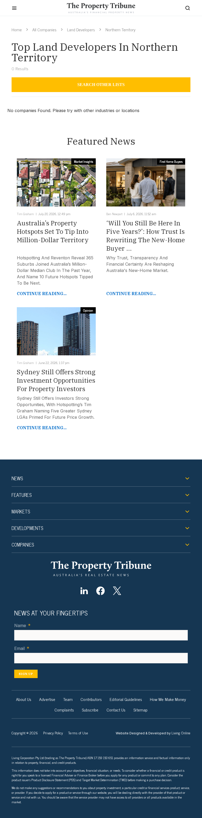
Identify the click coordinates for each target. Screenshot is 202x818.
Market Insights (83, 161)
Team (68, 699)
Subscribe (90, 709)
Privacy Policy (53, 733)
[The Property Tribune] (101, 568)
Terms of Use (78, 733)
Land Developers (81, 29)
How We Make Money (168, 699)
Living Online (180, 733)
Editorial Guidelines (126, 699)
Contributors (91, 699)
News (17, 478)
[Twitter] (117, 591)
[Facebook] (100, 591)
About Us (24, 699)
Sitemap (140, 709)
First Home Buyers (171, 161)
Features (22, 495)
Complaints (64, 709)
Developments (27, 528)
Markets (21, 511)
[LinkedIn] (84, 591)
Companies (23, 544)
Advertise (47, 699)
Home (17, 29)
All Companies (44, 29)
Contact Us (116, 709)
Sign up (26, 674)
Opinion (88, 310)
